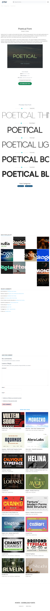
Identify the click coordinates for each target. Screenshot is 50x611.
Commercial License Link (25, 80)
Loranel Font (5, 490)
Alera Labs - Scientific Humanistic (34, 449)
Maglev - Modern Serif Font (32, 490)
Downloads (24, 75)
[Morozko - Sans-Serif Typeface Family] (37, 419)
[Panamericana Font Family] (43, 243)
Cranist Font (5, 554)
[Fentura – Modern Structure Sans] (37, 503)
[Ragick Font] (19, 243)
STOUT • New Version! (10, 309)
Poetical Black (25, 174)
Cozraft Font (29, 533)
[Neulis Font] (7, 243)
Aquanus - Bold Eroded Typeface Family (12, 449)
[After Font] (19, 268)
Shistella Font (8, 311)
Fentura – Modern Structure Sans (34, 512)
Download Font (25, 83)
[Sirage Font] (43, 255)
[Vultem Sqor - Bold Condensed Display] (13, 419)
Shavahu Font (29, 574)
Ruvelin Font (5, 574)
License (20, 77)
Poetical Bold (25, 159)
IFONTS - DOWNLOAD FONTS (25, 603)
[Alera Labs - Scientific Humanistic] (37, 440)
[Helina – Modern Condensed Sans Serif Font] (37, 461)
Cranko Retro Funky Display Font (10, 512)
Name (3, 387)
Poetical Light (25, 144)
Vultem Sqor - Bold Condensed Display (11, 428)
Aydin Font (9, 307)
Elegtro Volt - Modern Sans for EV (10, 533)
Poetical (25, 129)
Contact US (21, 606)
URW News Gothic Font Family (11, 298)
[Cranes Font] (43, 280)
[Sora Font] (31, 255)
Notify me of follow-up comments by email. (12, 398)
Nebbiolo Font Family (12, 291)
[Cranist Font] (13, 545)
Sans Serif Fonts (28, 186)
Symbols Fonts (17, 451)
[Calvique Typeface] (13, 461)
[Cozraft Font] (37, 524)
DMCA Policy (28, 606)
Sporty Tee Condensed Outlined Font (16, 293)
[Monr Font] (43, 268)
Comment (4, 368)
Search (13, 2)
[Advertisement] (25, 17)
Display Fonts (6, 5)
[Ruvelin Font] (13, 565)
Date (23, 73)
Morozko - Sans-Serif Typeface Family (35, 428)
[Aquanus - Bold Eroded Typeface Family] (13, 440)
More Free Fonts (25, 409)
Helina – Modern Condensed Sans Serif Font (37, 470)
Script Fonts (16, 514)
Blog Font (9, 304)
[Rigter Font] (7, 268)
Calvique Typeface (6, 470)
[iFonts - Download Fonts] (5, 2)
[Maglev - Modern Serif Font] (37, 481)
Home (2, 5)
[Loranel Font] (13, 481)
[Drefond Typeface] (37, 545)
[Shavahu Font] (37, 565)
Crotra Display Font (14, 302)
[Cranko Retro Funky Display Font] (13, 503)
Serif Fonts (33, 492)
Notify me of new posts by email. (10, 401)
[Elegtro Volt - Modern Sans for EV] (13, 524)
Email (3, 392)
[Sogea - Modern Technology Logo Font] (7, 255)
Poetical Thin (25, 115)
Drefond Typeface (30, 554)
